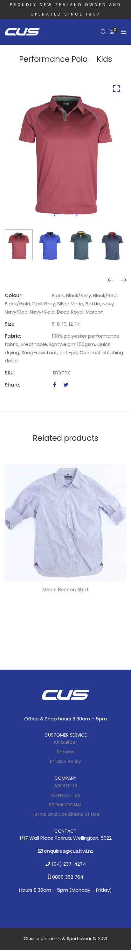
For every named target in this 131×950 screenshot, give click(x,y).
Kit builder (65, 742)
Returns (65, 752)
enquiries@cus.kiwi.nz (68, 851)
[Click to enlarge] (116, 89)
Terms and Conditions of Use (66, 814)
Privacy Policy (65, 761)
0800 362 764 (67, 877)
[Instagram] (77, 710)
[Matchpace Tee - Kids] (123, 280)
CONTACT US (65, 795)
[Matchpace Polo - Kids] (110, 280)
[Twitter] (66, 384)
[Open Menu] (124, 32)
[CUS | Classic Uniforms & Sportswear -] (22, 32)
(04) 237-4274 (68, 864)
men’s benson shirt (65, 589)
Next (75, 215)
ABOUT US (65, 786)
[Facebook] (54, 384)
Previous (56, 215)
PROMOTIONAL (65, 805)
